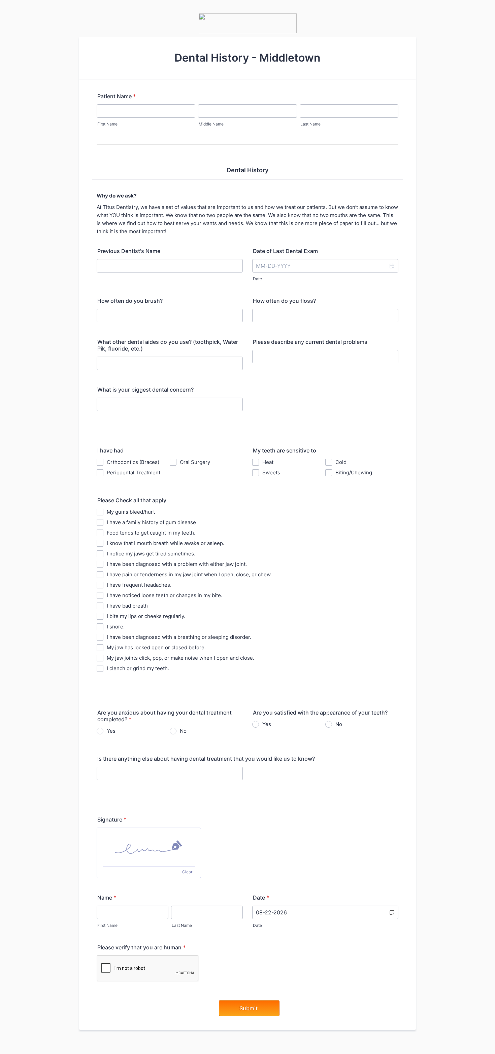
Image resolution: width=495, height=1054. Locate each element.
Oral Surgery (195, 462)
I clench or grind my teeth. (138, 668)
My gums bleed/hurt (131, 512)
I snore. (116, 626)
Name (106, 897)
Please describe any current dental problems (310, 341)
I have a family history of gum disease (151, 522)
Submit (249, 1008)
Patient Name (116, 96)
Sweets (271, 472)
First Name (107, 123)
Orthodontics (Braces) (133, 462)
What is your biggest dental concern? (145, 389)
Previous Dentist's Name (128, 251)
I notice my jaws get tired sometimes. (151, 553)
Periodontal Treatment (133, 472)
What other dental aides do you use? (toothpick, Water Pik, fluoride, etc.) (167, 345)
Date (257, 278)
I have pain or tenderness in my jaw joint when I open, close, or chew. (189, 574)
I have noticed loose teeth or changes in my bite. (164, 595)
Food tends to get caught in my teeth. (151, 533)
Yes (111, 731)
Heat (267, 462)
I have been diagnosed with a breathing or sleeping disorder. (179, 637)
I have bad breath (127, 606)
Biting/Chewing (353, 472)
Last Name (310, 123)
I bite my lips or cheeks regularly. (146, 616)
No (183, 731)
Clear (187, 871)
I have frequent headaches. (139, 585)
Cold (340, 462)
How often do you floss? (284, 300)
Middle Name (211, 123)
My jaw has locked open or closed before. (156, 647)
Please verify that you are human (141, 947)
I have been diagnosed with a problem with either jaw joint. (177, 564)
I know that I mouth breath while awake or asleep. (165, 543)
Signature (111, 819)
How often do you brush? (130, 300)
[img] (149, 847)
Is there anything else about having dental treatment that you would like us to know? (206, 758)
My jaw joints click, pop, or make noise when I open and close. (180, 658)
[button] (391, 265)
